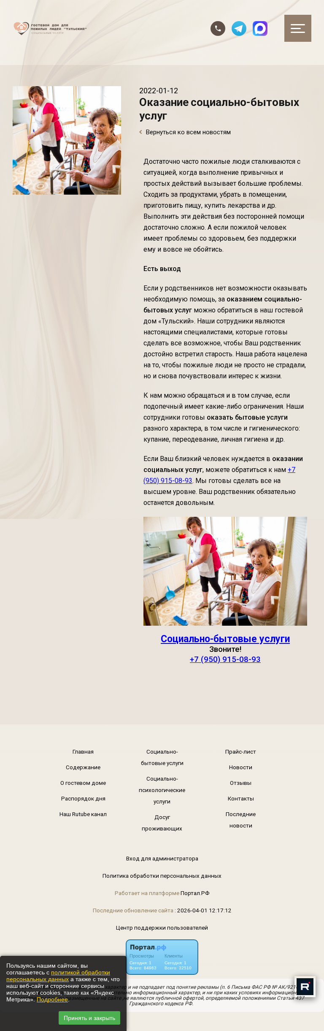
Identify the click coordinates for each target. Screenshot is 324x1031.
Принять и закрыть (89, 1018)
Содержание (83, 767)
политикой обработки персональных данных (58, 975)
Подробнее (52, 999)
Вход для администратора (162, 858)
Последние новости (241, 820)
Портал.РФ (195, 893)
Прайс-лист (240, 751)
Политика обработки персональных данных (162, 875)
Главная (83, 751)
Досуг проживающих (162, 823)
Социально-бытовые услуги (225, 639)
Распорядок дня (83, 798)
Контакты (241, 798)
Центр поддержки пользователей (162, 927)
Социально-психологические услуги (162, 790)
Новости (240, 767)
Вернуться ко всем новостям (187, 132)
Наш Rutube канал (83, 814)
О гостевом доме (83, 782)
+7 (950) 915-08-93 (225, 659)
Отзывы (240, 782)
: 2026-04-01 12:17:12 (203, 910)
